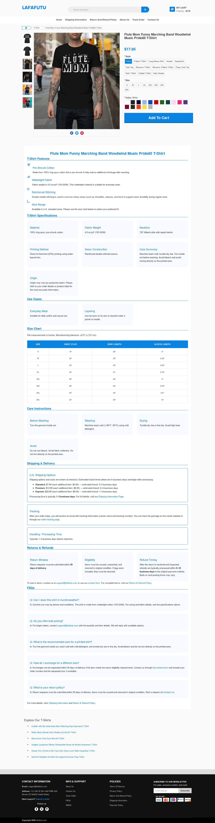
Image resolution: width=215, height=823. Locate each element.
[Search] (145, 9)
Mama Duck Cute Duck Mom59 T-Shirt (47, 738)
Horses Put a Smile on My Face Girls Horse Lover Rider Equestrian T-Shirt (63, 750)
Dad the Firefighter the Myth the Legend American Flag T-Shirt (57, 756)
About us (124, 19)
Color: (132, 97)
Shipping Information (76, 19)
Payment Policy (116, 805)
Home (59, 19)
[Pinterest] (82, 133)
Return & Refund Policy (140, 582)
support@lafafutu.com (66, 582)
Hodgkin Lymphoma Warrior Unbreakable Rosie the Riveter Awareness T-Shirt (64, 744)
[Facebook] (72, 133)
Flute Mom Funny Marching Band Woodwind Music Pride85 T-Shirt (73, 27)
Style (128, 56)
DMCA (68, 805)
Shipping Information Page (110, 496)
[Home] (34, 7)
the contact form (160, 667)
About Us (70, 786)
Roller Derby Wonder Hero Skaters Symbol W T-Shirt (53, 732)
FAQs (68, 800)
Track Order (138, 19)
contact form (94, 582)
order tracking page (50, 519)
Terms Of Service (117, 786)
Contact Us (153, 19)
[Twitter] (77, 133)
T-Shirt (36, 27)
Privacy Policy (116, 791)
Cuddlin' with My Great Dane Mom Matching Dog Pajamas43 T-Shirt (60, 726)
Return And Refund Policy (103, 19)
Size (128, 80)
